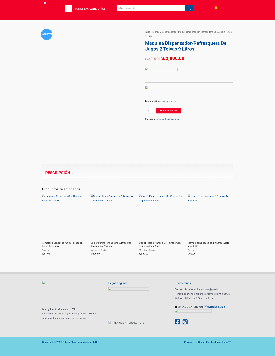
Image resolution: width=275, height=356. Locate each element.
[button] (68, 8)
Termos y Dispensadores (164, 32)
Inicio (147, 32)
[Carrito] (214, 10)
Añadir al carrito (168, 110)
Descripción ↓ (59, 173)
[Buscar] (189, 8)
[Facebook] (177, 322)
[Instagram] (185, 322)
